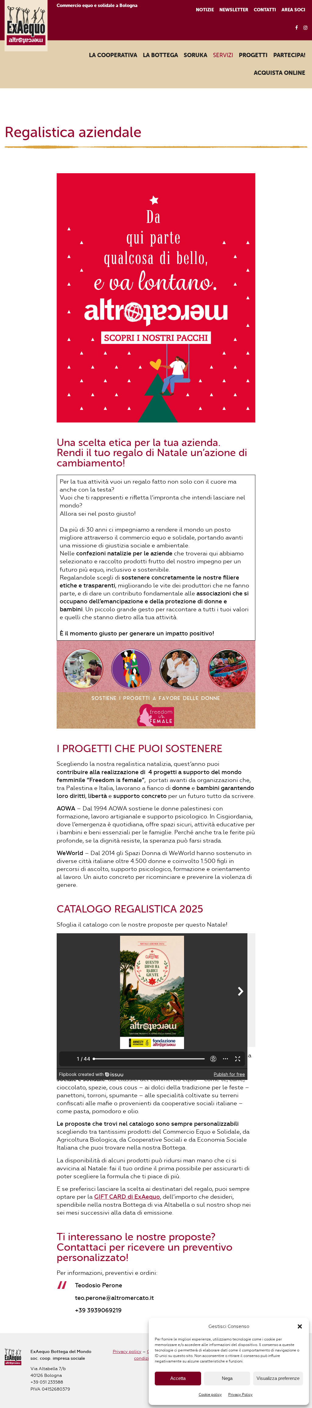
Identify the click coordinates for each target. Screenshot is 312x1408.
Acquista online (279, 73)
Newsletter (233, 10)
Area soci (293, 10)
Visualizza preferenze (278, 1378)
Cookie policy (210, 1394)
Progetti (253, 55)
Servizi (223, 55)
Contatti (265, 10)
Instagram (303, 28)
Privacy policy (127, 1351)
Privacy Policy (240, 1394)
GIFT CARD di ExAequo (127, 1197)
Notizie (205, 10)
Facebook (294, 28)
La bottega (160, 55)
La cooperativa (113, 55)
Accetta (178, 1378)
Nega (227, 1378)
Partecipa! (289, 55)
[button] (300, 1326)
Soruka (195, 55)
